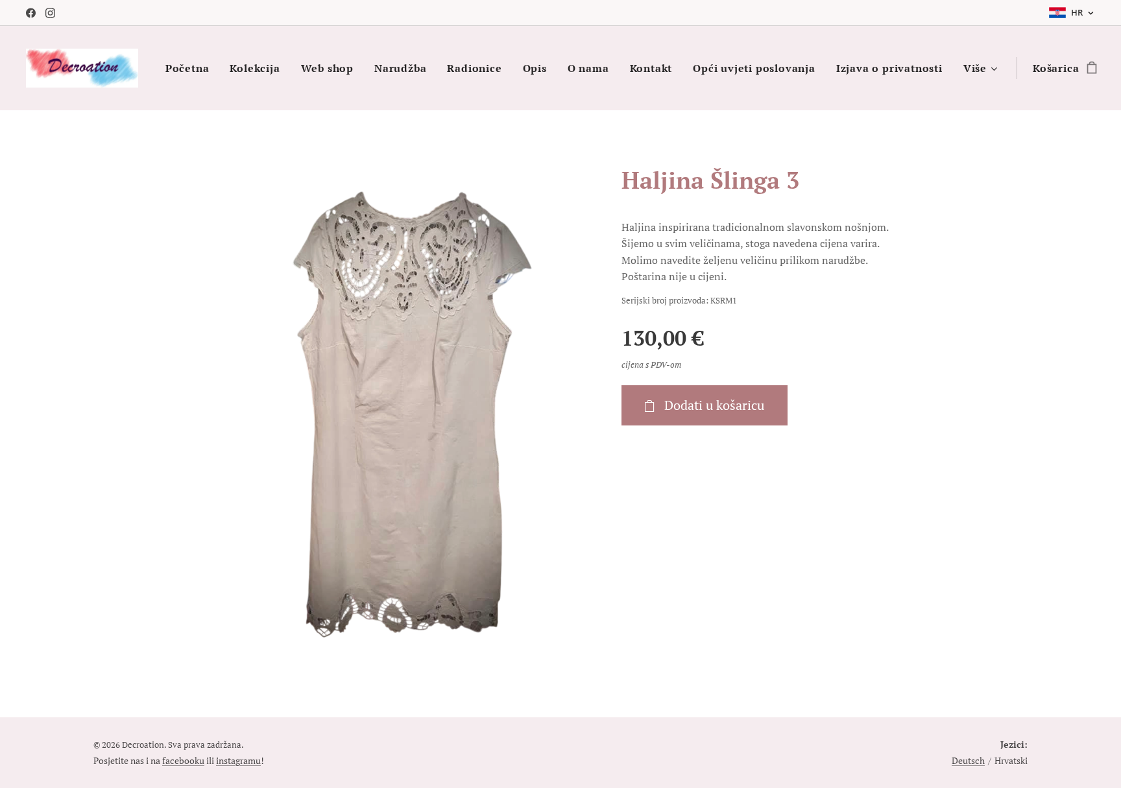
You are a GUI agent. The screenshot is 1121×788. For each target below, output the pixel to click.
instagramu (238, 760)
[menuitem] (191, 68)
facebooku (183, 760)
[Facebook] (31, 13)
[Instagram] (50, 13)
